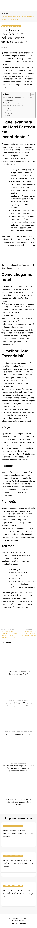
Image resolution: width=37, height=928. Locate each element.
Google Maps (17, 327)
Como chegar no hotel (11, 103)
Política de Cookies (18, 923)
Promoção (8, 113)
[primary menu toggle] (2, 5)
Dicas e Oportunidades (24, 731)
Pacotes (8, 110)
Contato (24, 918)
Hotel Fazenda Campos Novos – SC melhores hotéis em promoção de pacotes (18, 802)
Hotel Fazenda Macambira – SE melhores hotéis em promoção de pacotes (18, 863)
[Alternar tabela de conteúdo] (31, 94)
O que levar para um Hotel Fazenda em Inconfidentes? (17, 99)
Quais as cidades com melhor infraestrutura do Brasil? (18, 672)
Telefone (8, 115)
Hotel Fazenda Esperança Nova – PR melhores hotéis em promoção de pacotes (18, 893)
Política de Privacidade (18, 920)
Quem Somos (13, 918)
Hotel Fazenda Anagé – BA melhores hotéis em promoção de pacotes (18, 704)
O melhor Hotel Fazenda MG (13, 106)
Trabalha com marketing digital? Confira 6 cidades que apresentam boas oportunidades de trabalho (18, 768)
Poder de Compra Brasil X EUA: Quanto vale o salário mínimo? (18, 735)
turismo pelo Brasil (23, 421)
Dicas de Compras (10, 731)
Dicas (18, 669)
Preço (7, 108)
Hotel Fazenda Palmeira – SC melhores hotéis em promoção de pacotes (18, 833)
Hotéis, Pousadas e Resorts (11, 26)
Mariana (6, 47)
